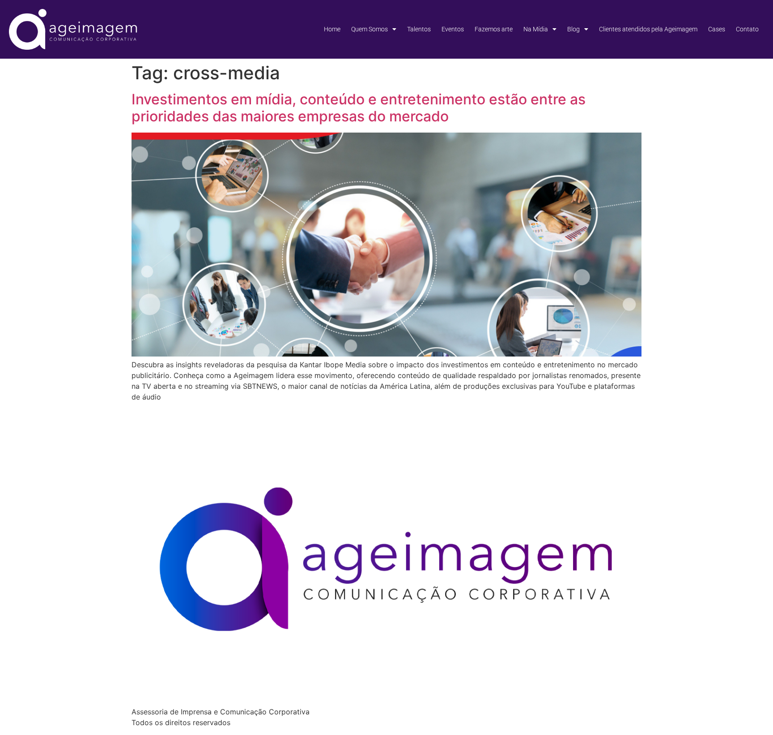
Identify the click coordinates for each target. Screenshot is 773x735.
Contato (747, 29)
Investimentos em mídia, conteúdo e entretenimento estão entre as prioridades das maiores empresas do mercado (359, 107)
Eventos (453, 29)
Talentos (419, 29)
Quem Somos (369, 29)
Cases (716, 29)
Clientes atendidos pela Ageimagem (648, 29)
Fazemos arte (494, 29)
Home (332, 29)
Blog (573, 29)
